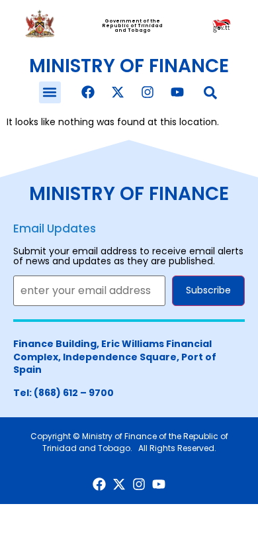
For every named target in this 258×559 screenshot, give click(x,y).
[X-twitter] (118, 92)
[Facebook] (88, 92)
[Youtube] (177, 92)
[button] (50, 92)
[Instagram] (147, 92)
